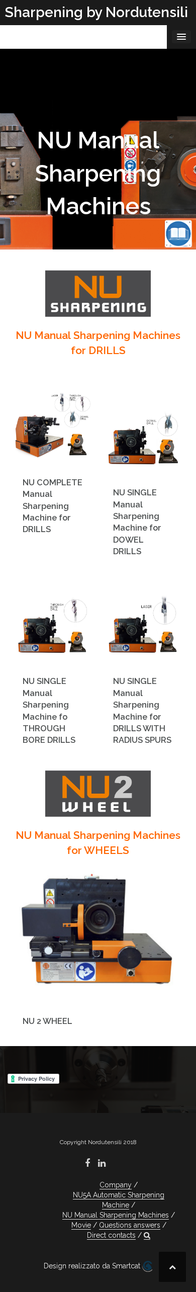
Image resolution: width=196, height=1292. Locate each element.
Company (116, 1185)
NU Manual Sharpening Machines (115, 1215)
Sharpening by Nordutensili (96, 12)
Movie (81, 1225)
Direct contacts (111, 1235)
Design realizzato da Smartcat (93, 1266)
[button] (147, 1235)
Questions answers (129, 1225)
